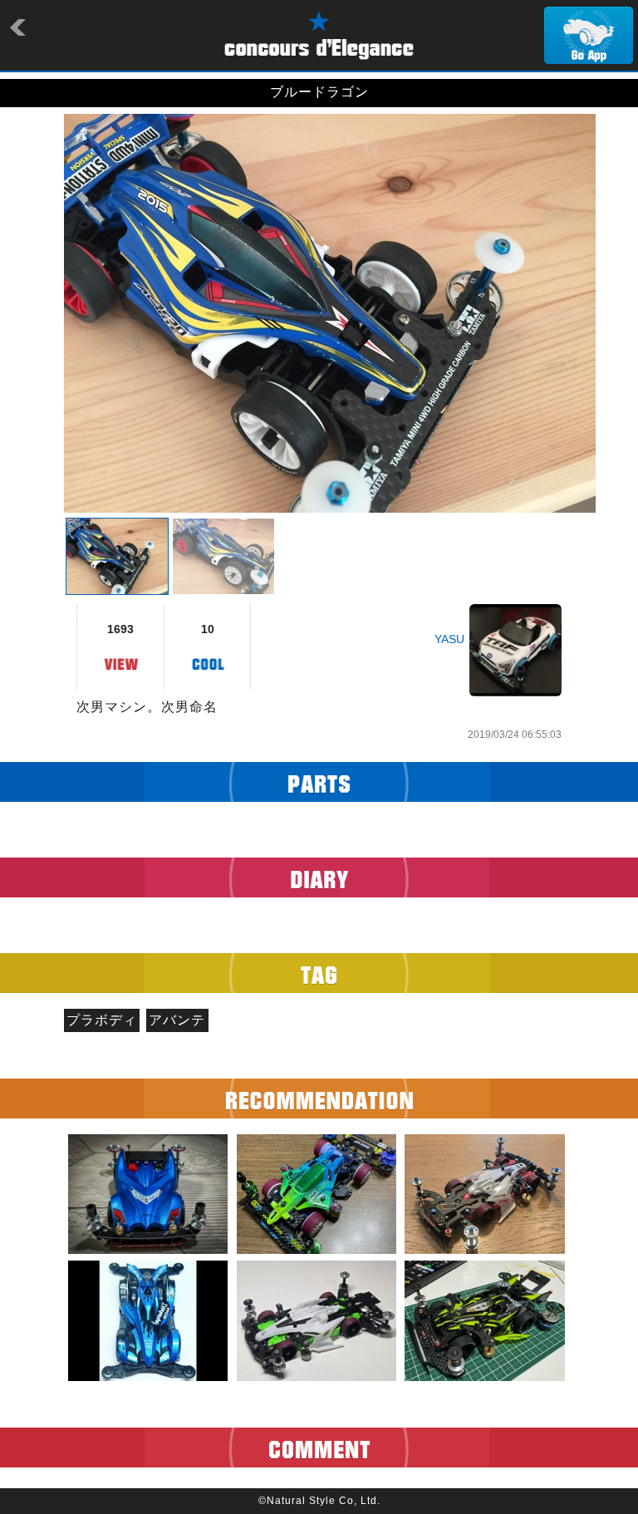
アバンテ (177, 1020)
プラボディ (101, 1020)
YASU (449, 639)
